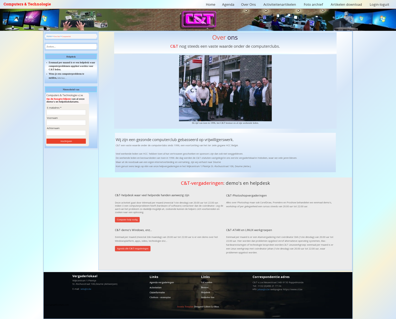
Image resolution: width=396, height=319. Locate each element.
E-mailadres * (54, 107)
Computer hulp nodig (127, 219)
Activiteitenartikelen (279, 4)
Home (210, 4)
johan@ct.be (264, 289)
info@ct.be (86, 289)
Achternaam (53, 128)
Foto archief (313, 4)
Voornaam (52, 117)
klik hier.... (62, 78)
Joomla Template (185, 306)
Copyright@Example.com (56, 305)
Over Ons (248, 4)
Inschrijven (66, 141)
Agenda (228, 4)
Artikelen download (346, 4)
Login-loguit (379, 4)
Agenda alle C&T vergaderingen (132, 248)
